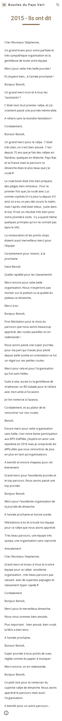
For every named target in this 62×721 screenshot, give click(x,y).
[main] (31, 19)
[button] (4, 4)
